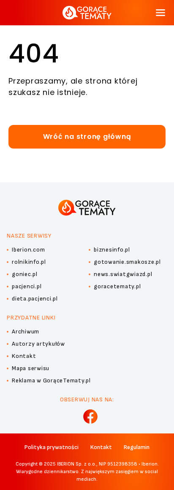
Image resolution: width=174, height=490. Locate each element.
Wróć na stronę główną (87, 136)
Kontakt (101, 447)
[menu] (160, 12)
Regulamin (137, 447)
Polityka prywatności (51, 447)
